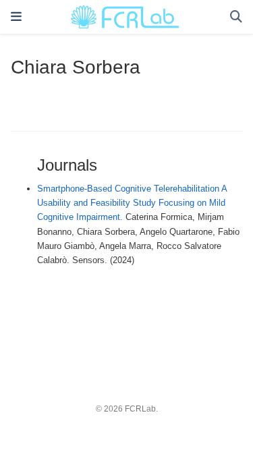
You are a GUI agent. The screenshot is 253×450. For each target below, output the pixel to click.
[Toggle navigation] (16, 17)
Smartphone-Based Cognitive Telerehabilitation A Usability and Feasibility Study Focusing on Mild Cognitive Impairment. (132, 203)
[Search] (236, 17)
